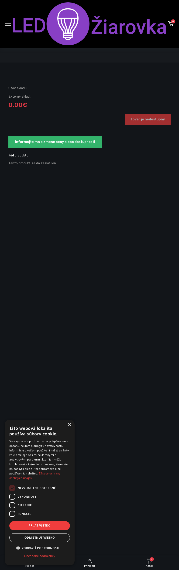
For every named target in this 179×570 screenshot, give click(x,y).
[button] (171, 23)
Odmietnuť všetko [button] (39, 538)
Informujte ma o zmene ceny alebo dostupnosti (55, 142)
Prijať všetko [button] (40, 525)
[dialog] (40, 492)
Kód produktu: (18, 155)
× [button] (69, 425)
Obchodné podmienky (39, 556)
